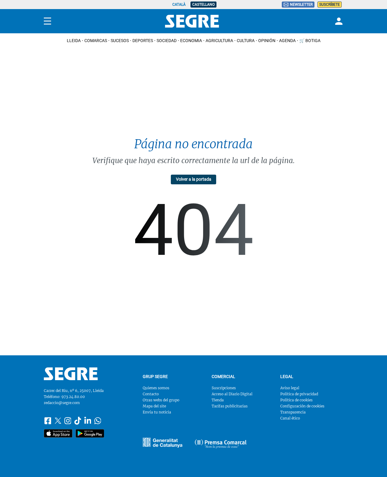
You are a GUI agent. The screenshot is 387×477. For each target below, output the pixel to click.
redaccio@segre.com (62, 402)
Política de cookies (296, 400)
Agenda (287, 40)
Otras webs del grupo (161, 400)
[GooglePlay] (90, 433)
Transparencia (293, 412)
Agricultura (219, 40)
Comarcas (95, 40)
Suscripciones (224, 388)
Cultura (246, 40)
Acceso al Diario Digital (232, 394)
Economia (191, 40)
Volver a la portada (193, 179)
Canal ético (290, 418)
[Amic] (162, 443)
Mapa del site (154, 406)
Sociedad (167, 40)
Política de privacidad (299, 394)
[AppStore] (58, 433)
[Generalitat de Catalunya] (220, 444)
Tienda (218, 400)
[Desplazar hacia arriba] (373, 463)
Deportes (142, 40)
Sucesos (120, 40)
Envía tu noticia (157, 412)
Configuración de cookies (302, 406)
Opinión (266, 40)
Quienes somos (156, 388)
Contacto (151, 394)
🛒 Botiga (309, 40)
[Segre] (192, 21)
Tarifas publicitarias (230, 406)
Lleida (74, 40)
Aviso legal (289, 388)
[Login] (338, 21)
